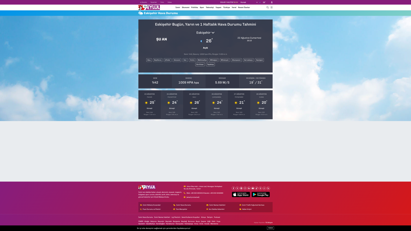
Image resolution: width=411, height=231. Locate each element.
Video (170, 2)
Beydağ (184, 221)
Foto (162, 2)
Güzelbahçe (150, 224)
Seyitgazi (259, 60)
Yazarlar (153, 2)
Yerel (234, 7)
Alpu (149, 60)
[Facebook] (233, 188)
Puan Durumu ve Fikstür (152, 209)
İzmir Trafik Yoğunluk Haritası (253, 205)
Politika (194, 7)
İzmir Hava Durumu (183, 205)
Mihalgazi (213, 60)
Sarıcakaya (248, 60)
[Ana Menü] (272, 7)
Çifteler (167, 60)
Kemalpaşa (189, 224)
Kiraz (196, 224)
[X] (237, 188)
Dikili (213, 221)
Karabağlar (160, 224)
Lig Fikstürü (175, 217)
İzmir (178, 7)
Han (185, 60)
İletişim (210, 217)
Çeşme (203, 221)
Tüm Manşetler (181, 209)
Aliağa (146, 221)
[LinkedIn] (249, 188)
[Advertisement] (129, 49)
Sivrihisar (200, 64)
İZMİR (140, 221)
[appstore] (241, 194)
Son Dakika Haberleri (216, 209)
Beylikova (157, 60)
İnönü (192, 60)
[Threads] (260, 188)
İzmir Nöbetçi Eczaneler (152, 205)
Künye (203, 217)
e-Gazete (143, 2)
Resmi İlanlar (244, 7)
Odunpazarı (236, 60)
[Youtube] (253, 188)
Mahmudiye (202, 60)
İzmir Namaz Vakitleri (217, 205)
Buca (198, 221)
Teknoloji (210, 7)
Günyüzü (177, 60)
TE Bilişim (269, 223)
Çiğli (209, 221)
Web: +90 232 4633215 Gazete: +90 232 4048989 (205, 193)
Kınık (201, 224)
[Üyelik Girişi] (271, 2)
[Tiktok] (256, 188)
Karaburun (170, 224)
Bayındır (161, 221)
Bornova (191, 221)
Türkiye (226, 7)
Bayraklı (168, 221)
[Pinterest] (241, 188)
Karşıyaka (179, 224)
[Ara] (268, 7)
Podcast (217, 217)
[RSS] (268, 188)
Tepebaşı (210, 64)
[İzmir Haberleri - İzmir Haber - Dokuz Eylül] (149, 7)
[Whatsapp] (264, 188)
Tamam (270, 228)
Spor (202, 7)
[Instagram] (245, 188)
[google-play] (260, 194)
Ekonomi (185, 7)
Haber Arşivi (247, 209)
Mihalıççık (225, 60)
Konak (207, 224)
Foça (218, 221)
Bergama (176, 221)
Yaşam (218, 7)
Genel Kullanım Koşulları (191, 217)
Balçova (153, 221)
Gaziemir (141, 224)
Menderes (214, 224)
